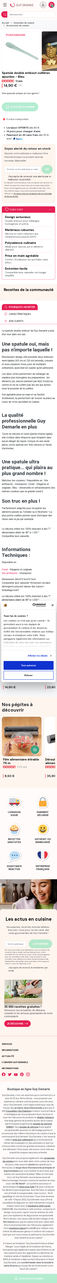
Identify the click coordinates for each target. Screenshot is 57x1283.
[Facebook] (3, 1074)
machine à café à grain (39, 1206)
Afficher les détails (38, 655)
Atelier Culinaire (45, 1117)
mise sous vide (26, 1187)
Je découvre (15, 1023)
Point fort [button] (16, 209)
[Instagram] (28, 1074)
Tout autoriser (28, 665)
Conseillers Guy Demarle (18, 1111)
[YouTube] (16, 1074)
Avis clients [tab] (15, 321)
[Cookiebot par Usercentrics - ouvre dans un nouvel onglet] (34, 605)
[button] (4, 5)
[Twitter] (10, 1074)
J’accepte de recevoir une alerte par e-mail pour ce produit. (30, 178)
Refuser (28, 675)
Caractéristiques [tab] (19, 314)
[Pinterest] (22, 1074)
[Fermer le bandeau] (52, 605)
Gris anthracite (9, 573)
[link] (14, 805)
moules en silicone (28, 1127)
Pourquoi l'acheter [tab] (21, 307)
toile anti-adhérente (22, 1140)
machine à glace (17, 1228)
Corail (5, 569)
